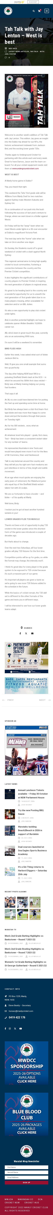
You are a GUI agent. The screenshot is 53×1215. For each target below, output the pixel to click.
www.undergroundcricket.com (25, 168)
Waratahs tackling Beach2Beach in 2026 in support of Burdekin (30, 830)
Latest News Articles (19, 51)
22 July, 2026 (26, 838)
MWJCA (9, 1199)
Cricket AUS (31, 1203)
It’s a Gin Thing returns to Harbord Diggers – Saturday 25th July (32, 870)
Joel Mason (26, 821)
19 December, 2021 (15, 956)
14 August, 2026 (28, 801)
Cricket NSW (12, 1203)
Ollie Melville (35, 943)
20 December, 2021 (15, 943)
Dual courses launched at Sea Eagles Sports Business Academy (32, 850)
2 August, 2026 (27, 818)
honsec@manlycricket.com (21, 1011)
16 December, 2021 (15, 969)
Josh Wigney (26, 805)
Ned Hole (13, 48)
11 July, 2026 (26, 858)
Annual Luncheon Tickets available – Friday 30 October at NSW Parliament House (33, 794)
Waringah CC (25, 1199)
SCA (40, 1199)
